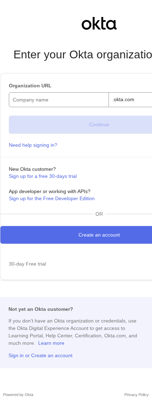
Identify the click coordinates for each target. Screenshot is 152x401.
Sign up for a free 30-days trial (43, 176)
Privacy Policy (136, 395)
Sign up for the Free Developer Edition (52, 198)
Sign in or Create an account (40, 355)
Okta (29, 395)
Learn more (51, 343)
